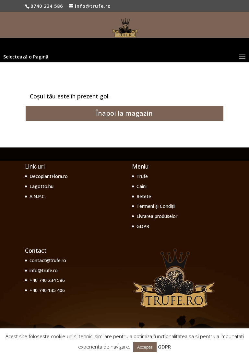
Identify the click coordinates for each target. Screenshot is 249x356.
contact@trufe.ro (48, 260)
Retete (143, 196)
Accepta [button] (145, 347)
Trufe (142, 176)
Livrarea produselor (156, 216)
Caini (141, 186)
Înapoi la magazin (124, 113)
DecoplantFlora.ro (49, 176)
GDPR (142, 226)
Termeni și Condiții (155, 206)
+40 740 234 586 (47, 280)
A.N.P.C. (38, 196)
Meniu (140, 166)
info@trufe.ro (44, 270)
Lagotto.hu (41, 186)
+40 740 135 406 (47, 290)
